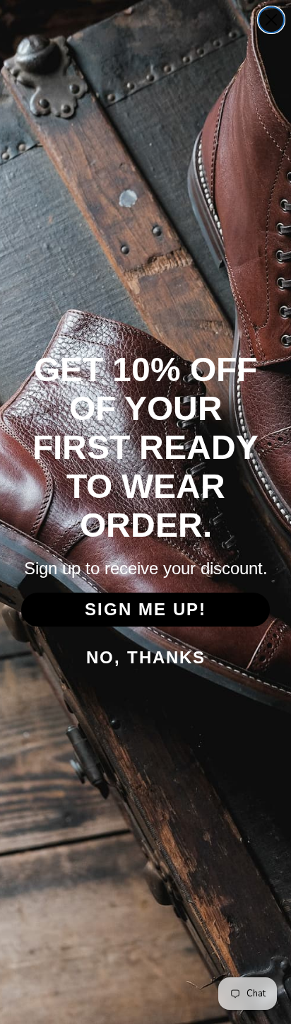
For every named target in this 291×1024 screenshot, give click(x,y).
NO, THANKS (146, 657)
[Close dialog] (271, 20)
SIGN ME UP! (145, 609)
